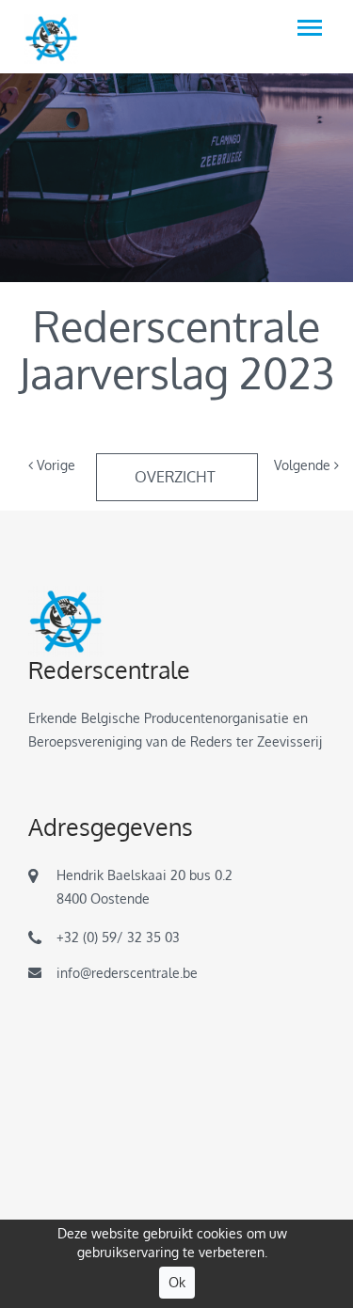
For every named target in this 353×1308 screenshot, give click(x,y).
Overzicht (177, 476)
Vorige (54, 465)
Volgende (304, 465)
